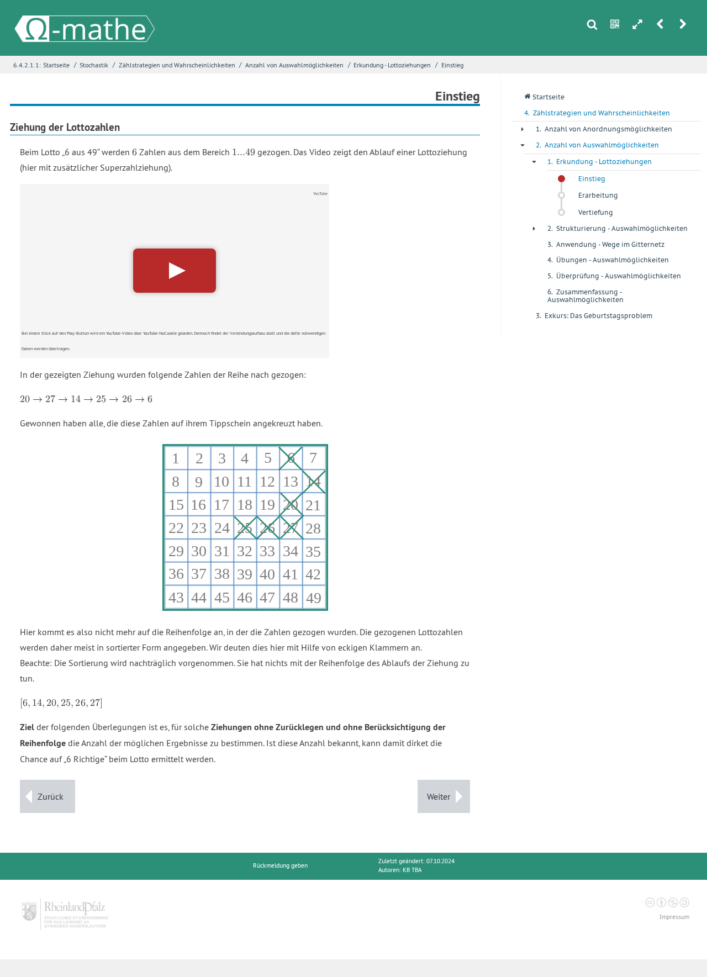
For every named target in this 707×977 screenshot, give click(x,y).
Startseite (56, 65)
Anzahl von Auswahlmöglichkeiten (294, 65)
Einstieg (452, 65)
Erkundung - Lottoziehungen (392, 65)
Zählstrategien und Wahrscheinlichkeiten (177, 65)
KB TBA (412, 870)
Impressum (674, 917)
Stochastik (94, 65)
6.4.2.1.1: (27, 65)
